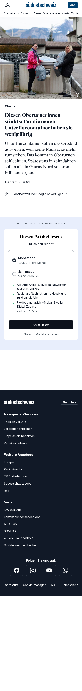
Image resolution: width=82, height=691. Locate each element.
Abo (73, 5)
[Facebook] (16, 570)
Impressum (11, 585)
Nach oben (69, 402)
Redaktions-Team (15, 443)
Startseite (9, 13)
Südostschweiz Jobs (17, 483)
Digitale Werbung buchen (20, 545)
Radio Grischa (13, 469)
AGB (54, 585)
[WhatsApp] (65, 570)
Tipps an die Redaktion (19, 436)
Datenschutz (70, 585)
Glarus (24, 13)
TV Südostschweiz (16, 476)
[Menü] (7, 5)
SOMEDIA (10, 531)
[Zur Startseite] (41, 5)
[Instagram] (32, 570)
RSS (6, 490)
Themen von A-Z (15, 421)
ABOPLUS (10, 524)
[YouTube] (49, 570)
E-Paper (9, 462)
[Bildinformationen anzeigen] (78, 95)
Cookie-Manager (34, 585)
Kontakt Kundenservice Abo (22, 516)
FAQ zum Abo (13, 509)
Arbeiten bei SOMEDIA (18, 538)
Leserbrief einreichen (18, 428)
